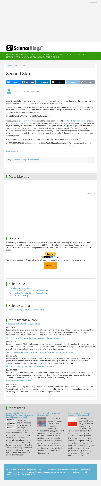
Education (72, 54)
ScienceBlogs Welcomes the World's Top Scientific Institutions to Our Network (39, 352)
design (24, 159)
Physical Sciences (27, 54)
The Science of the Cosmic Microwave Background (79, 414)
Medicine (10, 57)
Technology (39, 57)
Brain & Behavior (24, 57)
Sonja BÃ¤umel (26, 121)
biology (17, 159)
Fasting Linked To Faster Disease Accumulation (28, 293)
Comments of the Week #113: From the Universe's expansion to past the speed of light (19, 415)
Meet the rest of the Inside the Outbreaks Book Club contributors (33, 338)
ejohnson (19, 91)
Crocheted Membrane (76, 121)
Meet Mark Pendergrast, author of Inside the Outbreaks (30, 366)
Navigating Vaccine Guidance (20, 288)
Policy (81, 54)
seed (10, 65)
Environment (43, 54)
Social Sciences (58, 54)
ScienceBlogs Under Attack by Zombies (23, 324)
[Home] (21, 48)
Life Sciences (12, 54)
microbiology (33, 159)
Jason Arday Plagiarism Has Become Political (26, 310)
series (16, 123)
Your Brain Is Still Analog (18, 295)
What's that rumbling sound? (18, 381)
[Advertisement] (50, 21)
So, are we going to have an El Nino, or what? (49, 414)
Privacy (45, 470)
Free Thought (52, 57)
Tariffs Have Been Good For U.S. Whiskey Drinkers (29, 290)
